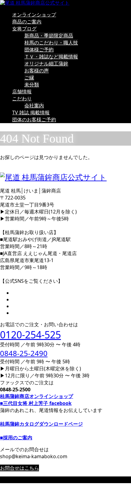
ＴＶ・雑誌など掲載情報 (51, 56)
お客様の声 (36, 70)
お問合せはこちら (19, 468)
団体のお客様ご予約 (34, 119)
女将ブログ (24, 28)
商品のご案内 (26, 21)
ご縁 (29, 77)
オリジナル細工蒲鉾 (46, 63)
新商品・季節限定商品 (48, 35)
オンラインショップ (34, 14)
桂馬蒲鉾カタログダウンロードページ (41, 424)
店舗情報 (22, 91)
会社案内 (34, 105)
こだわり (22, 98)
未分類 (31, 84)
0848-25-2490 (24, 353)
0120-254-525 (30, 334)
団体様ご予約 (39, 49)
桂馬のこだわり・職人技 (51, 42)
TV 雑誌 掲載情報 (31, 112)
